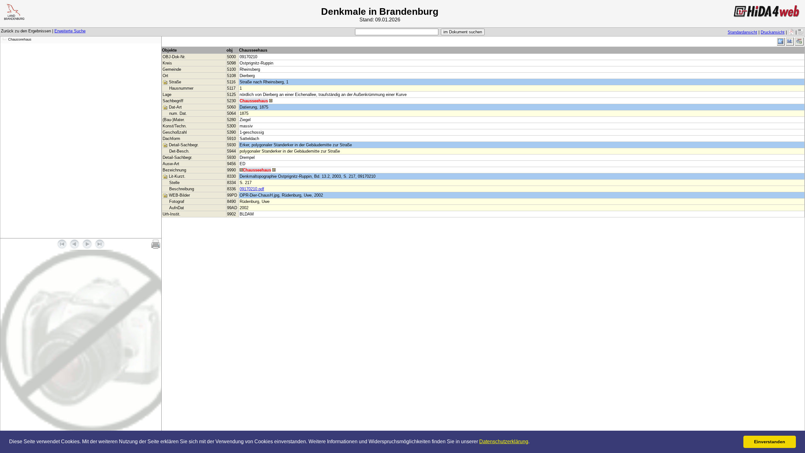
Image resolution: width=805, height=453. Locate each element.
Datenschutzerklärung (503, 441)
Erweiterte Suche (70, 31)
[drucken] (156, 244)
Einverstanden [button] (769, 441)
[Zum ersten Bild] (62, 247)
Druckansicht (773, 32)
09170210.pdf (252, 189)
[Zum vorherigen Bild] (74, 247)
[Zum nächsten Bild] (87, 247)
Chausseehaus (19, 39)
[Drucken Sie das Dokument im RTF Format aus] (801, 32)
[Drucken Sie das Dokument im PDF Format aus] (791, 32)
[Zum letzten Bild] (100, 247)
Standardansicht (742, 32)
